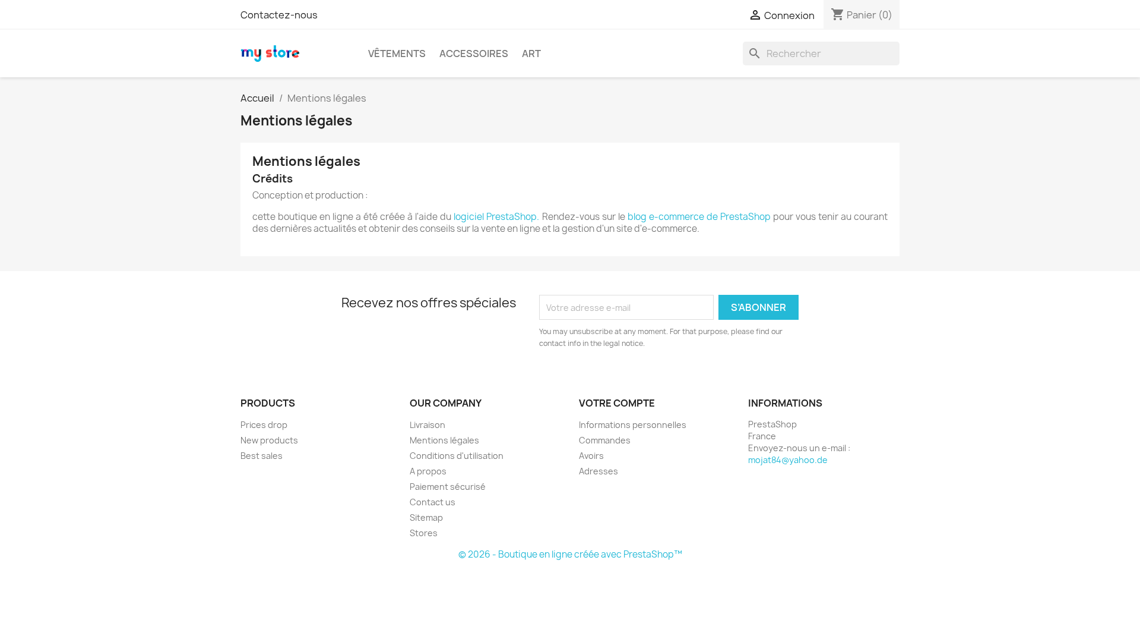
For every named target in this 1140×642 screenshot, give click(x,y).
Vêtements (397, 53)
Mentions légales (444, 440)
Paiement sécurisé (448, 486)
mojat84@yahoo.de (788, 459)
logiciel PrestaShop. (498, 216)
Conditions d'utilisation (457, 455)
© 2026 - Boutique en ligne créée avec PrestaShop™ (570, 554)
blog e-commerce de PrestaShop (699, 216)
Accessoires (473, 53)
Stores (424, 533)
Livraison (427, 424)
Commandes (605, 440)
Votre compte (617, 403)
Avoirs (591, 455)
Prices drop (263, 424)
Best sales (261, 455)
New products (269, 440)
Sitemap (426, 517)
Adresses (598, 471)
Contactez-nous (279, 14)
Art (531, 53)
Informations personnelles (632, 424)
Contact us (432, 502)
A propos (428, 471)
